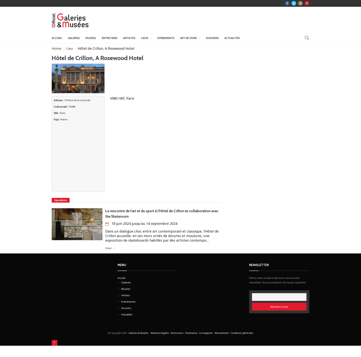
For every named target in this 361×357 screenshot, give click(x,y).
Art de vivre (188, 38)
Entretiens (110, 38)
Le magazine (206, 333)
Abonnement (221, 333)
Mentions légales (160, 333)
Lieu (69, 48)
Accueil (57, 38)
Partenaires (191, 333)
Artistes (129, 38)
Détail (108, 248)
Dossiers (212, 38)
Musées (91, 38)
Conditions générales (241, 333)
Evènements (165, 38)
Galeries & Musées (138, 333)
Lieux (144, 38)
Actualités (232, 38)
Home (56, 48)
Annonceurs (177, 333)
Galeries (74, 38)
